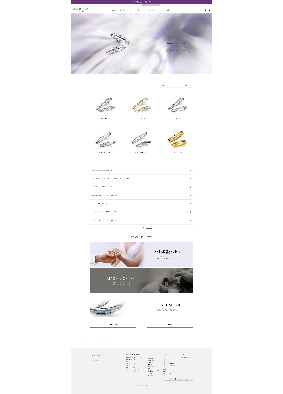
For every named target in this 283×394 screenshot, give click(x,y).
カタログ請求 (151, 375)
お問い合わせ (166, 371)
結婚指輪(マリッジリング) (132, 359)
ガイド (160, 10)
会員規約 (165, 376)
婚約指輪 (115, 10)
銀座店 (149, 368)
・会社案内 (166, 361)
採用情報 (165, 369)
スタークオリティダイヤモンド (133, 370)
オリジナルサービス (131, 374)
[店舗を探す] (206, 10)
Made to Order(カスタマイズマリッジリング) (133, 378)
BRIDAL (151, 5)
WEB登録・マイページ (178, 379)
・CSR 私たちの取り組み (169, 363)
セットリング (131, 10)
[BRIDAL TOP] (80, 10)
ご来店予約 (167, 10)
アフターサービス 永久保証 (133, 367)
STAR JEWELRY (94, 360)
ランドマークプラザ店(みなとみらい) (154, 371)
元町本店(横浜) (151, 366)
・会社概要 (166, 357)
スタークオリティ (150, 10)
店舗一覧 (170, 324)
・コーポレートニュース (169, 365)
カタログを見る (152, 373)
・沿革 (164, 359)
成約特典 (140, 10)
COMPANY (166, 354)
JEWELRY (132, 5)
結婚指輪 (122, 10)
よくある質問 (151, 360)
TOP (74, 344)
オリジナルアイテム (131, 376)
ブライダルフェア (130, 363)
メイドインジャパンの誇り (132, 372)
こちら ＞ (149, 228)
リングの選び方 (152, 358)
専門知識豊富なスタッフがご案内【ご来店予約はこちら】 (141, 1)
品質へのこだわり (130, 365)
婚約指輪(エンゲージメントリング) (134, 357)
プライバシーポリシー (168, 373)
